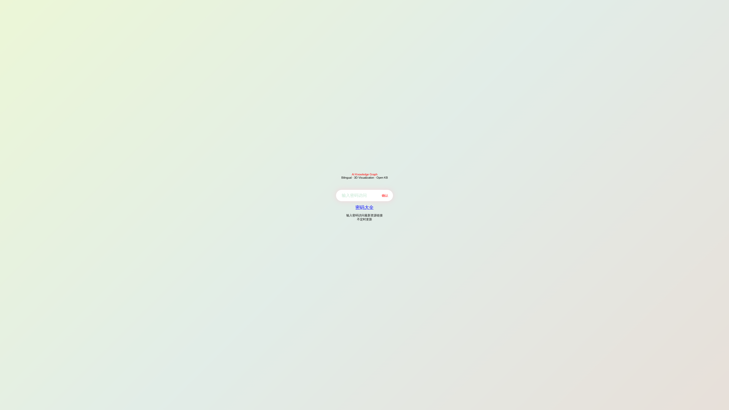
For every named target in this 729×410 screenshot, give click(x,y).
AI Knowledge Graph (364, 174)
